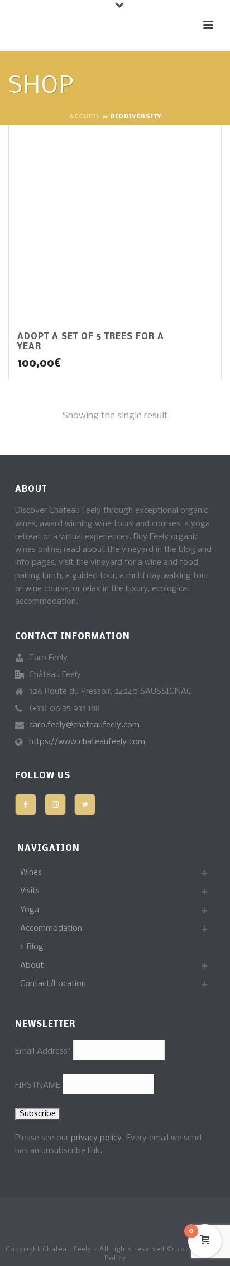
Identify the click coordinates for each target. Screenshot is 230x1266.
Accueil (84, 117)
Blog (35, 947)
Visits (30, 891)
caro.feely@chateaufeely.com (84, 725)
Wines (31, 872)
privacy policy (96, 1138)
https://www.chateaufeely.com (87, 741)
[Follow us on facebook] (25, 804)
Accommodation (51, 928)
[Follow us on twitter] (84, 804)
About (32, 965)
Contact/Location (53, 983)
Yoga (29, 910)
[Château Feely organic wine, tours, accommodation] (12, 1218)
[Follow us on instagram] (55, 804)
